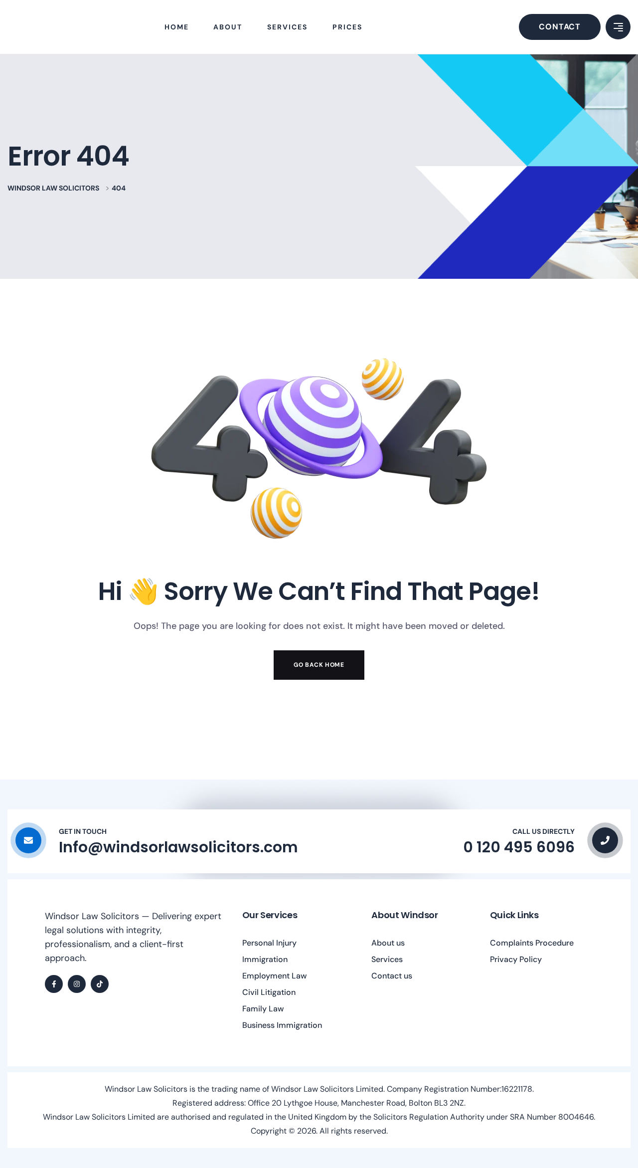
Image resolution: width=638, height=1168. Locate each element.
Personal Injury (269, 943)
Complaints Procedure (532, 943)
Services (387, 959)
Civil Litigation (269, 992)
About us (388, 943)
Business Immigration (282, 1025)
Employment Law (274, 976)
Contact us (391, 976)
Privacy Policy (516, 959)
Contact (560, 26)
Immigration (265, 959)
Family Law (263, 1008)
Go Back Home (319, 665)
